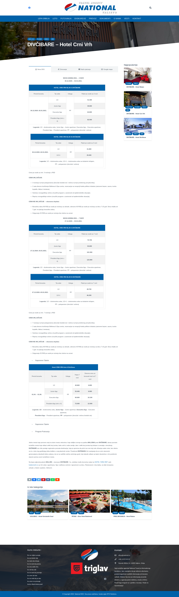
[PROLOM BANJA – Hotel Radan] (131, 501)
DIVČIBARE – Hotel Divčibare (136, 137)
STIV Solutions (111, 594)
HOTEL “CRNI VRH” (101, 462)
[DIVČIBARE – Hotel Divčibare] (138, 126)
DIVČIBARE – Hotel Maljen (135, 87)
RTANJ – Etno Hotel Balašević (82, 516)
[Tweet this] (39, 479)
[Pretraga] (150, 8)
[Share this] (34, 479)
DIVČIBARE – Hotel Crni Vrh (135, 113)
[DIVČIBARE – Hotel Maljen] (138, 75)
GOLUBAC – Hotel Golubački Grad (41, 516)
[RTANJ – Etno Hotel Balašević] (89, 501)
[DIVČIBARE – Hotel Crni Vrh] (138, 99)
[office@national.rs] (116, 555)
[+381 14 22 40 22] (116, 559)
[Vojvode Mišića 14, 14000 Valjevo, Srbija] (116, 563)
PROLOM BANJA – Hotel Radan (124, 516)
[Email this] (29, 479)
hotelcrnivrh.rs (33, 465)
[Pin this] (43, 479)
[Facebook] (29, 8)
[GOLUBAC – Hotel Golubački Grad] (47, 501)
